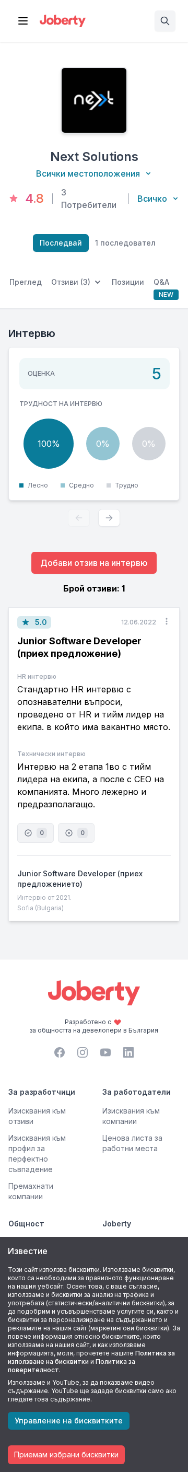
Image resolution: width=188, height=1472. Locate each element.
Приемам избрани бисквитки (66, 1454)
